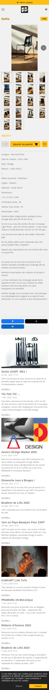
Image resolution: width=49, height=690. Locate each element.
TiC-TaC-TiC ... (10, 394)
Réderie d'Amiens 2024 (16, 625)
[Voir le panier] (46, 9)
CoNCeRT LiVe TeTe (14, 580)
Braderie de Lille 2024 (15, 647)
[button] (6, 77)
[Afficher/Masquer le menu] (3, 9)
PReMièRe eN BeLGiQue (17, 599)
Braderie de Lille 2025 (15, 502)
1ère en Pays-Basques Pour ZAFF (23, 522)
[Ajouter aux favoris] (45, 144)
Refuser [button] (19, 686)
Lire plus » (5, 389)
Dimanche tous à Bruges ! (18, 480)
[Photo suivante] (43, 48)
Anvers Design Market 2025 (19, 452)
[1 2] (5, 144)
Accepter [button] (38, 686)
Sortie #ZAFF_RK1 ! (14, 371)
